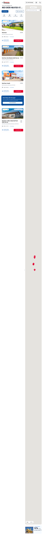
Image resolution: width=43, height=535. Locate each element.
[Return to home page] (7, 2)
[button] (33, 264)
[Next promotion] (40, 529)
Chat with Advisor (12, 102)
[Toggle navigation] (2, 2)
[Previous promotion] (26, 529)
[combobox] (33, 10)
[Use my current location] (40, 10)
